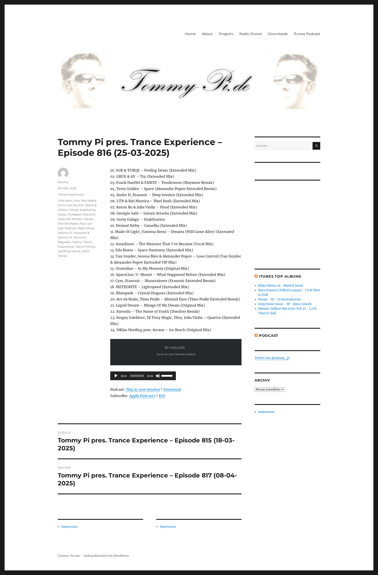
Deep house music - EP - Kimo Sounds (285, 304)
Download (172, 389)
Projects (226, 34)
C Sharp (73, 209)
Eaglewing (87, 209)
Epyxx (62, 214)
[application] (143, 375)
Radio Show (85, 228)
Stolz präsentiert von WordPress (106, 556)
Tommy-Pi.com (69, 556)
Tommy (63, 182)
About (207, 34)
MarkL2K (64, 219)
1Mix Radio (88, 200)
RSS (162, 396)
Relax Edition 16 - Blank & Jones (280, 286)
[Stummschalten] (158, 376)
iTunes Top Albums (280, 276)
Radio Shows (250, 34)
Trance (77, 242)
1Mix (77, 200)
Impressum (69, 527)
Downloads (278, 34)
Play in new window (143, 389)
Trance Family (85, 246)
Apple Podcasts (142, 396)
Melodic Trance (82, 219)
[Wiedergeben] (116, 376)
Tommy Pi (65, 232)
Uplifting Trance (69, 251)
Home (190, 34)
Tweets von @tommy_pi (272, 358)
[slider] (167, 375)
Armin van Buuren (71, 205)
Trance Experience (71, 194)
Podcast (70, 228)
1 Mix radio (65, 200)
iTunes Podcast (307, 34)
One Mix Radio (68, 223)
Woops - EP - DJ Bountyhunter (279, 299)
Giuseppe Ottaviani (81, 214)
